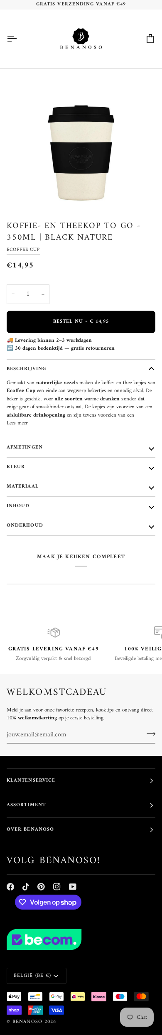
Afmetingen (25, 447)
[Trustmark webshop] (81, 939)
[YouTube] (72, 886)
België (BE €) (32, 975)
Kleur (16, 467)
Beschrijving (26, 369)
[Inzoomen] (27, 192)
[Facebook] (10, 886)
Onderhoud (25, 525)
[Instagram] (57, 886)
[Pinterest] (41, 886)
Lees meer (17, 423)
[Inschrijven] (148, 734)
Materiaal (23, 486)
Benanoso (27, 1022)
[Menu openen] (19, 39)
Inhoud (18, 506)
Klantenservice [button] (31, 780)
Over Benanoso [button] (30, 829)
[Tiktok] (25, 886)
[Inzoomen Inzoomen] (81, 139)
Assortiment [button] (26, 805)
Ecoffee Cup (23, 249)
